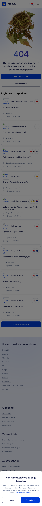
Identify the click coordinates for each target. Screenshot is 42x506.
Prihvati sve (30, 500)
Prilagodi (11, 500)
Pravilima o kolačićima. (23, 493)
